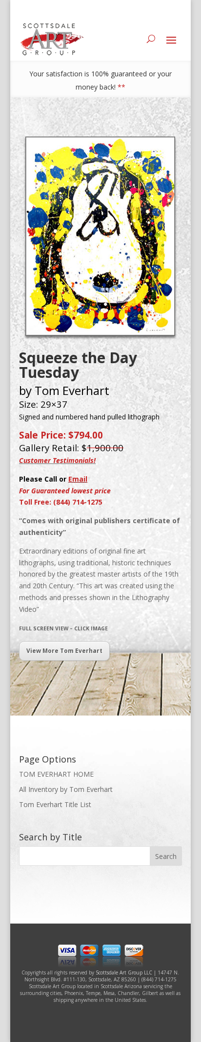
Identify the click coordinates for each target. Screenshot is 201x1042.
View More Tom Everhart (64, 651)
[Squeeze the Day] (100, 335)
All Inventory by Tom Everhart (66, 789)
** (121, 87)
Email (77, 479)
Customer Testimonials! (57, 460)
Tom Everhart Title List (55, 804)
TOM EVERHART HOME (56, 774)
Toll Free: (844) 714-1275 (60, 502)
